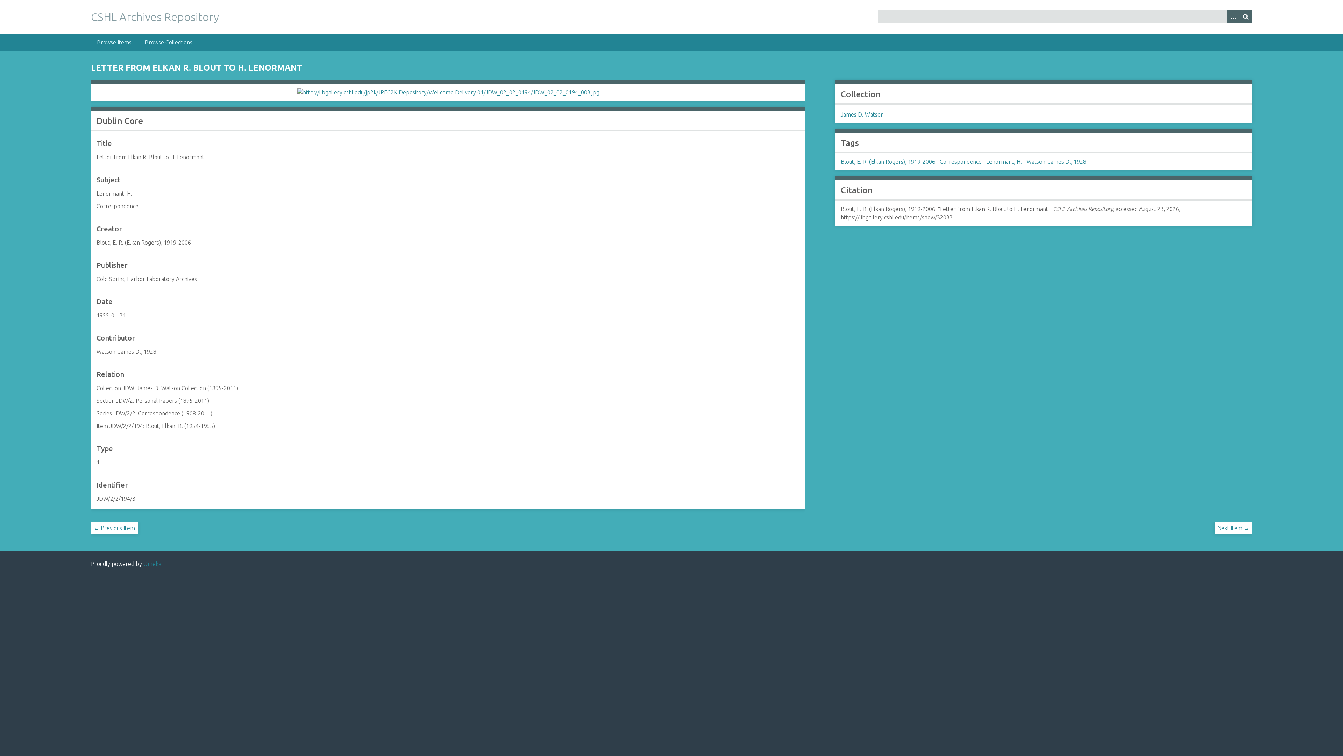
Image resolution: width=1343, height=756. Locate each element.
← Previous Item (114, 528)
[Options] (1233, 16)
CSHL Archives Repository (155, 16)
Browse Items (114, 42)
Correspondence (961, 162)
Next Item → (1233, 528)
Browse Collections (168, 42)
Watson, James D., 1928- (1057, 162)
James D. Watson (862, 114)
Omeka (152, 564)
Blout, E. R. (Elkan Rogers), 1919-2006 (888, 162)
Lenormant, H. (1004, 162)
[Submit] (1245, 16)
